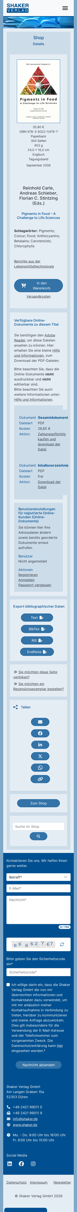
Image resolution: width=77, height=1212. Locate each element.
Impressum (38, 1182)
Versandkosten (38, 296)
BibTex (34, 629)
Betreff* (15, 877)
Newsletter (62, 1182)
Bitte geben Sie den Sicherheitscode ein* (35, 961)
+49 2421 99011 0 (27, 1107)
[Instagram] (33, 1164)
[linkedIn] (9, 1164)
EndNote (34, 652)
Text (34, 617)
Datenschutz (16, 1182)
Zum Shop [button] (38, 803)
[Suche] (38, 836)
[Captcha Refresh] (62, 944)
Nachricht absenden (38, 1065)
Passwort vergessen (34, 585)
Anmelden (26, 580)
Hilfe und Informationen (33, 399)
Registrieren (28, 575)
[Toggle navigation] (65, 8)
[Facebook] (21, 1164)
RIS (34, 640)
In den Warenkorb (41, 285)
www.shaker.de (25, 1125)
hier (60, 1045)
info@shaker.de (25, 1119)
